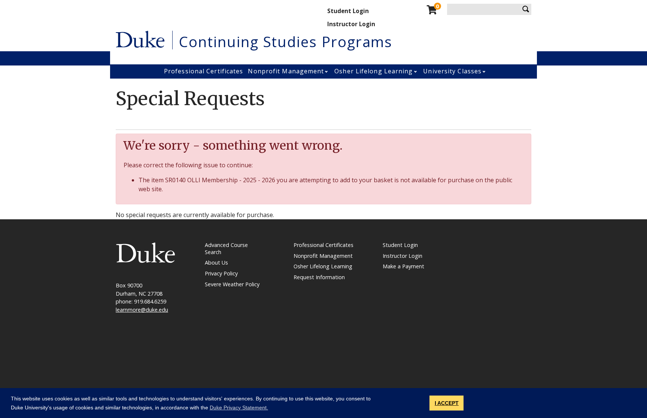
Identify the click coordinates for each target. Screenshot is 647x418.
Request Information (319, 277)
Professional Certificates (203, 71)
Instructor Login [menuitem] (351, 24)
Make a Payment (403, 266)
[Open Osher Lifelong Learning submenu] (416, 71)
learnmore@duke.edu (142, 309)
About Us (216, 262)
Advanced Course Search (226, 248)
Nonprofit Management (286, 71)
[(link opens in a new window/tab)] (146, 252)
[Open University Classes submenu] (484, 71)
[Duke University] (140, 38)
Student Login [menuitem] (348, 11)
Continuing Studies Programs (285, 41)
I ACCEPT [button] (447, 403)
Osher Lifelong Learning (373, 71)
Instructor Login (402, 255)
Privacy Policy (221, 273)
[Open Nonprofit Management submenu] (327, 71)
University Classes (452, 71)
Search (525, 9)
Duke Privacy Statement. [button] (239, 408)
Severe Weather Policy (232, 284)
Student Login (400, 244)
